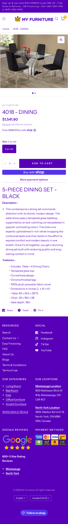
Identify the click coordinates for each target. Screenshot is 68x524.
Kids (8, 395)
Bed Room (12, 390)
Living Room (13, 386)
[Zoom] (61, 39)
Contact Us (9, 338)
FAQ (4, 349)
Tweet (25, 310)
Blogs (5, 359)
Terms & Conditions (14, 365)
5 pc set (9, 148)
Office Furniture (15, 399)
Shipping (6, 124)
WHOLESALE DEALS (15, 412)
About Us (8, 354)
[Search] (56, 19)
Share (10, 310)
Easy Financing (11, 343)
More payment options (34, 179)
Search (6, 332)
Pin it (40, 310)
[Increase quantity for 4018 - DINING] (14, 163)
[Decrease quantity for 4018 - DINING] (5, 163)
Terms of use (9, 370)
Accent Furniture (16, 404)
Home (6, 28)
